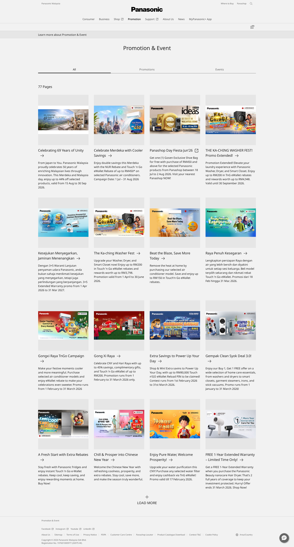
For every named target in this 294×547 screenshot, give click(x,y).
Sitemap (58, 534)
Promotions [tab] (147, 69)
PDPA (103, 534)
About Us (46, 534)
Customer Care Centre (121, 534)
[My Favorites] (252, 27)
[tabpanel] (147, 294)
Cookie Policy (211, 534)
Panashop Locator (144, 534)
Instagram (61, 528)
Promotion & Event (50, 520)
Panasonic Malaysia (51, 3)
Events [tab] (219, 69)
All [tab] (74, 69)
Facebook (46, 528)
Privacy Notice (90, 534)
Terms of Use (73, 534)
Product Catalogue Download (171, 534)
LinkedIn (87, 528)
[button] (284, 538)
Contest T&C (195, 534)
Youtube (74, 528)
